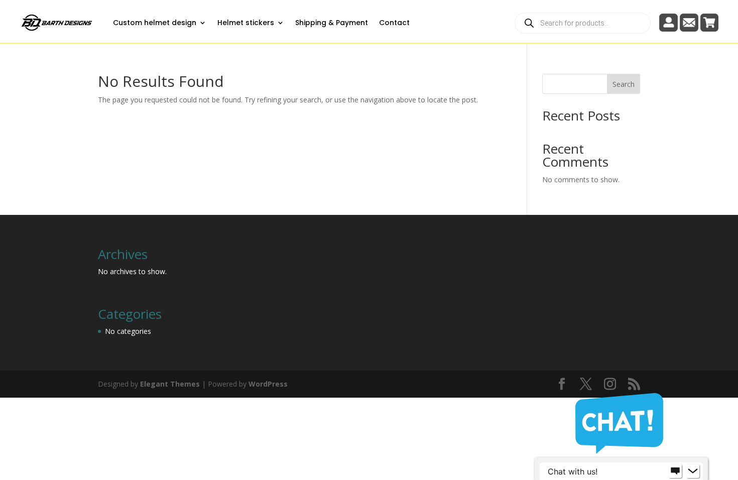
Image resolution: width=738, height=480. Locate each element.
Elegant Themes (170, 384)
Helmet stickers (245, 23)
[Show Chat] (675, 471)
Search (623, 84)
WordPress (268, 384)
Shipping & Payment (331, 23)
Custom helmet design (154, 23)
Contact (394, 23)
